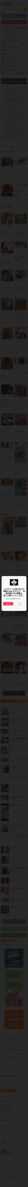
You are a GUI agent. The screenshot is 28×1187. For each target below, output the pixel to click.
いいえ (20, 604)
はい (8, 603)
